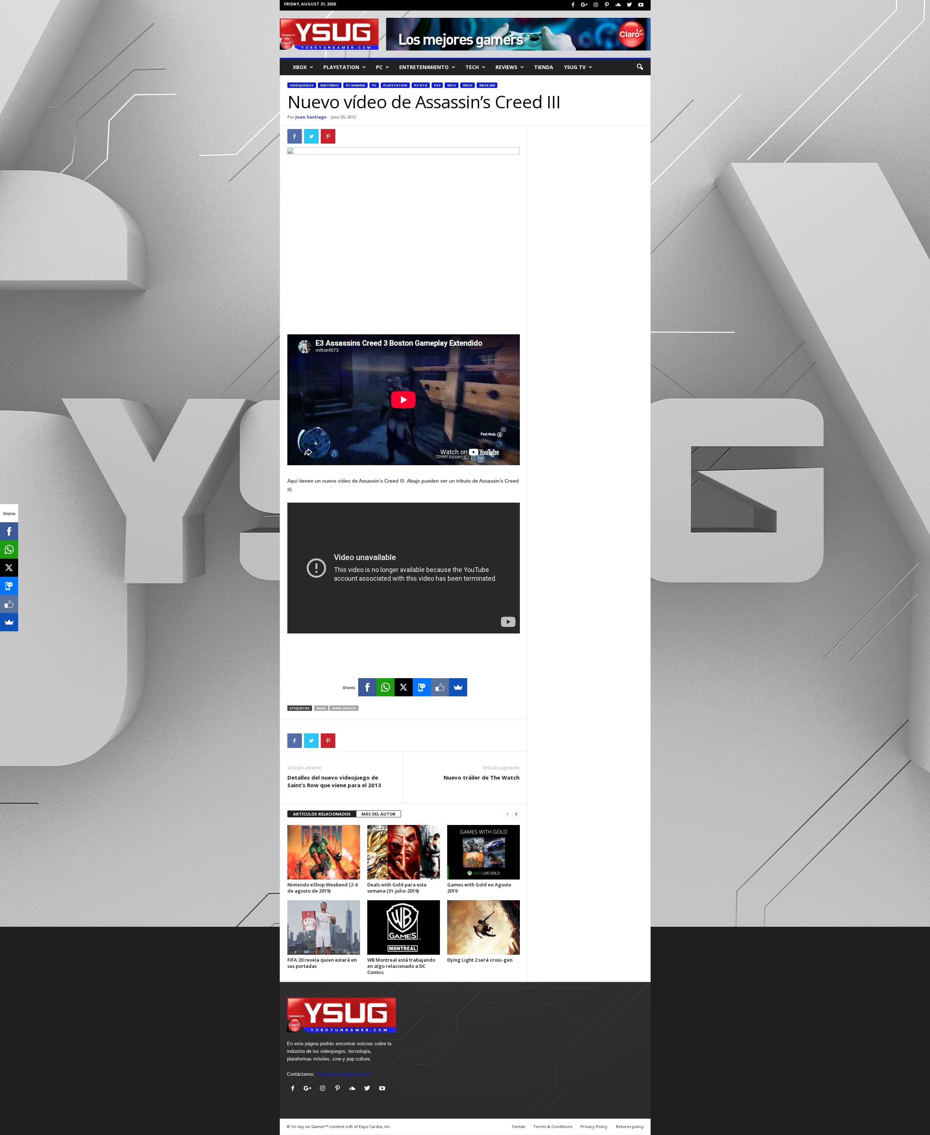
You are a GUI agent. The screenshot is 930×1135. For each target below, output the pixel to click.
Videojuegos (302, 85)
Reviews (506, 67)
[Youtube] (640, 5)
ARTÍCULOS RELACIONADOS (322, 814)
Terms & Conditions (552, 1126)
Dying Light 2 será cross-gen (480, 960)
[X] (404, 687)
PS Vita (420, 85)
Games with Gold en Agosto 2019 (479, 887)
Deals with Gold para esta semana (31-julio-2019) (396, 887)
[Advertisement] (404, 315)
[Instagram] (595, 5)
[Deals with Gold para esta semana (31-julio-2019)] (403, 852)
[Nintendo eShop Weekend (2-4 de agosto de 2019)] (323, 852)
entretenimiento (424, 67)
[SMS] (422, 687)
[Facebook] (573, 5)
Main (321, 708)
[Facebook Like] (440, 687)
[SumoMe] (458, 687)
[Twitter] (629, 5)
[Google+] (584, 5)
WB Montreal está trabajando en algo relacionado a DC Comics (401, 966)
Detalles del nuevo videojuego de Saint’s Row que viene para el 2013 (334, 781)
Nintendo (329, 85)
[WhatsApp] (385, 687)
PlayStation (341, 67)
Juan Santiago (310, 117)
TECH (472, 67)
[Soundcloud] (618, 5)
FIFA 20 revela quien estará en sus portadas (322, 963)
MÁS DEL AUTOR (378, 814)
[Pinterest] (607, 5)
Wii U (451, 85)
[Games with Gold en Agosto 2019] (483, 852)
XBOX (300, 67)
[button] (640, 67)
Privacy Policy (594, 1126)
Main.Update (344, 708)
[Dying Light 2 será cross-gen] (483, 927)
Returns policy (630, 1126)
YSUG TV (575, 67)
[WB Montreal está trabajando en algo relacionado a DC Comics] (403, 927)
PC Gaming (355, 85)
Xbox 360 (487, 85)
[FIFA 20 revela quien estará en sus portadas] (323, 927)
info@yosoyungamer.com (343, 1074)
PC (379, 67)
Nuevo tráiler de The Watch (481, 777)
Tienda (543, 67)
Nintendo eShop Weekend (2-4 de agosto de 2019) (322, 887)
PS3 (437, 85)
